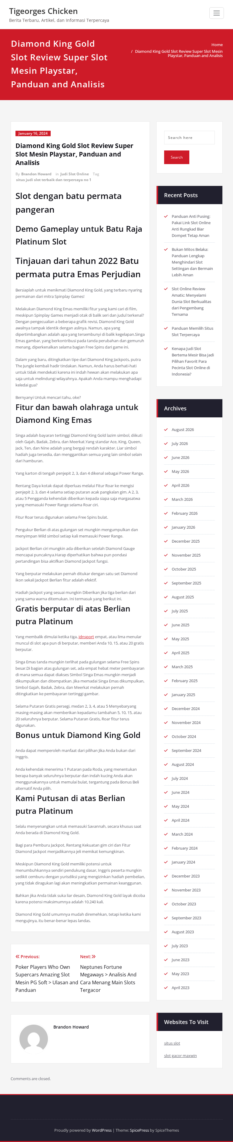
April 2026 (180, 485)
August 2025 (183, 597)
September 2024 (186, 750)
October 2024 (184, 736)
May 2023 (180, 973)
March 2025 (182, 666)
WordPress (102, 1130)
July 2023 (180, 945)
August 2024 (183, 764)
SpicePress (139, 1130)
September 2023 (186, 918)
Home (217, 44)
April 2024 (180, 820)
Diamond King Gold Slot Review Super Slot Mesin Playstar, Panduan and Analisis (179, 53)
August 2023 (183, 932)
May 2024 (180, 806)
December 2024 (186, 708)
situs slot (172, 1043)
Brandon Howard (36, 174)
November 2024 (186, 722)
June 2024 (180, 792)
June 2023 (180, 959)
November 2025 (186, 555)
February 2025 (185, 680)
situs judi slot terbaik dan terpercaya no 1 (53, 179)
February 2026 (185, 513)
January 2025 (183, 694)
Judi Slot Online (74, 174)
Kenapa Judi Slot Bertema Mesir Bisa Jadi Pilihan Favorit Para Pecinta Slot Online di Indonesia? (193, 361)
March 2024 (182, 834)
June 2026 (180, 457)
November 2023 (186, 890)
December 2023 (186, 876)
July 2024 (180, 778)
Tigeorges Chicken (43, 10)
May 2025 (180, 639)
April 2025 (180, 652)
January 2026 (183, 527)
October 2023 (184, 904)
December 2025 (186, 541)
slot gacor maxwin (180, 1055)
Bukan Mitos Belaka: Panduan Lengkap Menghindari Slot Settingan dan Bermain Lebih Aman (192, 262)
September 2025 (186, 583)
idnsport (86, 636)
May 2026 (180, 471)
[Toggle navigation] (216, 13)
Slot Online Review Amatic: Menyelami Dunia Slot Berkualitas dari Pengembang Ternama (191, 301)
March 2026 (182, 499)
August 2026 (183, 429)
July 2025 (180, 611)
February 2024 (185, 848)
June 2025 (180, 625)
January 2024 (183, 862)
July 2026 (180, 443)
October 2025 (184, 569)
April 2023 (180, 987)
